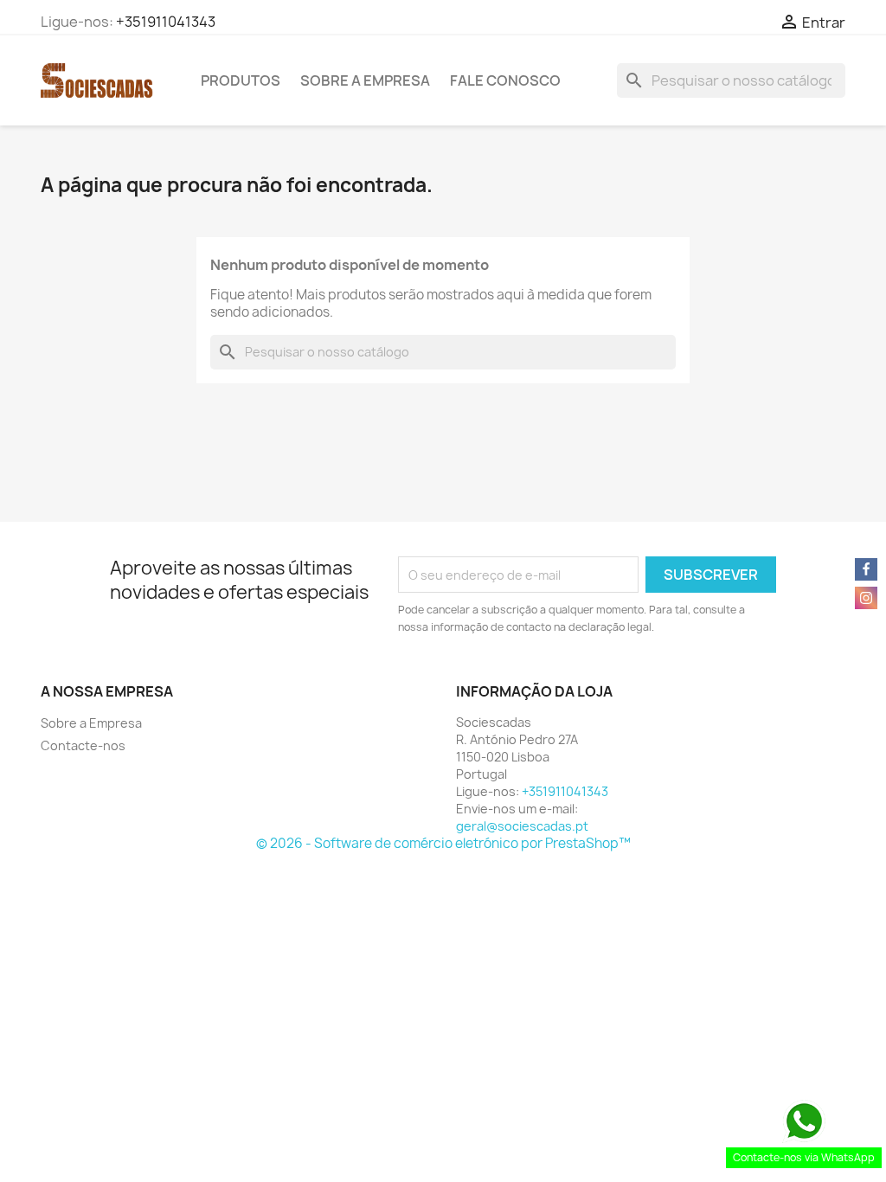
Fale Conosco (505, 80)
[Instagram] (866, 598)
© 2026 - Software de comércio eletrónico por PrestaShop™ (443, 843)
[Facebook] (866, 569)
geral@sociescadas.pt (522, 826)
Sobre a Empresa (365, 80)
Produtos (240, 80)
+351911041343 (165, 21)
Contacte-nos (83, 745)
